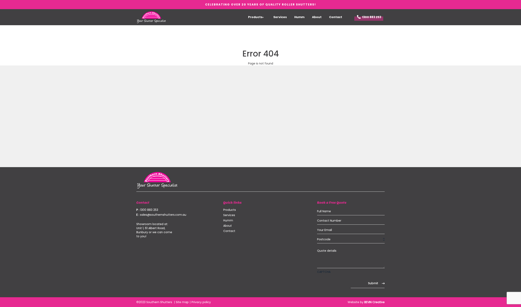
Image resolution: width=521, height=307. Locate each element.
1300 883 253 (371, 17)
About (317, 17)
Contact (335, 17)
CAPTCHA (324, 272)
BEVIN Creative (374, 302)
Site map (182, 302)
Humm (299, 17)
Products (255, 17)
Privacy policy (201, 302)
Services (280, 17)
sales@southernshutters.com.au (161, 215)
